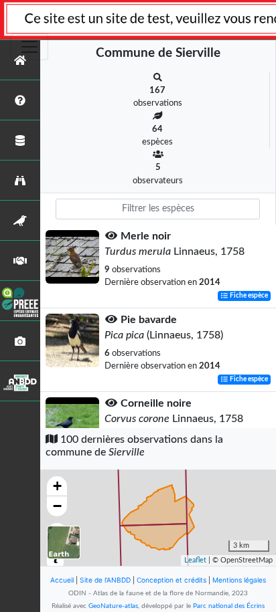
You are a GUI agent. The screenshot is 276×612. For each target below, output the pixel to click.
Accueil (62, 580)
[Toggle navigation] (29, 46)
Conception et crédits (171, 580)
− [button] (57, 506)
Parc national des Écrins (229, 606)
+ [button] (57, 486)
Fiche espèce (248, 295)
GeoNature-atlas (113, 606)
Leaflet (195, 560)
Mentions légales (239, 580)
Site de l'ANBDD (105, 580)
